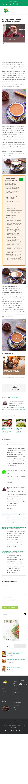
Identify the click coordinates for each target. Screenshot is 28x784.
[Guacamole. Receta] (21, 419)
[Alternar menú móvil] (25, 8)
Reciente (19, 646)
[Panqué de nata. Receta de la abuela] (4, 660)
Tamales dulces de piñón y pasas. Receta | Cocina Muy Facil (14, 528)
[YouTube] (3, 689)
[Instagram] (3, 691)
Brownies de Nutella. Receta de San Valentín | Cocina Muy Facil (13, 552)
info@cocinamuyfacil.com (14, 1)
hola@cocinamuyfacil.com (24, 684)
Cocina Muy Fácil (17, 407)
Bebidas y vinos (13, 377)
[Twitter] (5, 691)
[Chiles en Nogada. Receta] (7, 419)
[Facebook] (3, 694)
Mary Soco (6, 377)
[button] (3, 426)
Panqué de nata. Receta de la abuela (16, 660)
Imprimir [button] (21, 179)
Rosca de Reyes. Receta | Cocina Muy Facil (12, 514)
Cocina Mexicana (21, 377)
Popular (8, 646)
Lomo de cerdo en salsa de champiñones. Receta (15, 652)
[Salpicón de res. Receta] (4, 666)
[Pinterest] (5, 689)
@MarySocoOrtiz (20, 409)
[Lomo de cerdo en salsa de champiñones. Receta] (4, 652)
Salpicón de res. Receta (14, 667)
